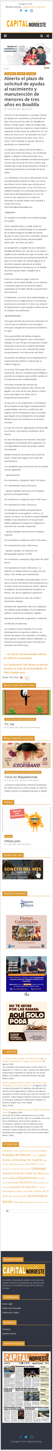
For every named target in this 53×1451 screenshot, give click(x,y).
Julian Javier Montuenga (31, 727)
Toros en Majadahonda (20, 777)
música (5, 1183)
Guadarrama (10, 1173)
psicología (7, 1191)
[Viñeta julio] (26, 808)
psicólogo (18, 1191)
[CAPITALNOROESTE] (23, 1265)
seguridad (16, 1196)
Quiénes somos (9, 1333)
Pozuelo (6, 1187)
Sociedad (31, 73)
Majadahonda (27, 1178)
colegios (34, 1155)
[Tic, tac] (26, 691)
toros (7, 1201)
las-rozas (26, 1173)
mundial (41, 1178)
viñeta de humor (36, 1202)
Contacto (6, 1329)
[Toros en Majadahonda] (26, 744)
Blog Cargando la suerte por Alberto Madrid (23, 772)
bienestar (34, 1151)
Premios (42, 1187)
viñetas (46, 1202)
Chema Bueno (25, 844)
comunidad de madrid (26, 1160)
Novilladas (13, 1182)
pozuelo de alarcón (23, 1187)
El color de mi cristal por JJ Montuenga (20, 719)
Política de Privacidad (11, 1308)
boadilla (42, 1150)
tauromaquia (37, 1195)
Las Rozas (39, 1173)
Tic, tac (9, 724)
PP (37, 1187)
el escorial (30, 1164)
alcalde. (16, 1151)
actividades (7, 1150)
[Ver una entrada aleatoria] (48, 36)
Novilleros (26, 1182)
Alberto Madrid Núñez (30, 780)
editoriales (20, 1164)
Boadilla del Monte (16, 1155)
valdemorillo (18, 1202)
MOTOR (11, 1051)
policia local (44, 1182)
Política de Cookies (10, 1312)
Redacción (28, 109)
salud (25, 1191)
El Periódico (10, 73)
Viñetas (8, 836)
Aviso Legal (7, 1304)
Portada (21, 73)
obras (36, 1182)
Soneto (24, 1196)
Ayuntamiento (24, 1151)
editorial (12, 1164)
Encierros (40, 1164)
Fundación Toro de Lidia (21, 1169)
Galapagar (38, 1168)
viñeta (26, 1202)
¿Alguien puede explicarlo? (34, 7)
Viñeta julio (12, 841)
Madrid (14, 1178)
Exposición (6, 1169)
